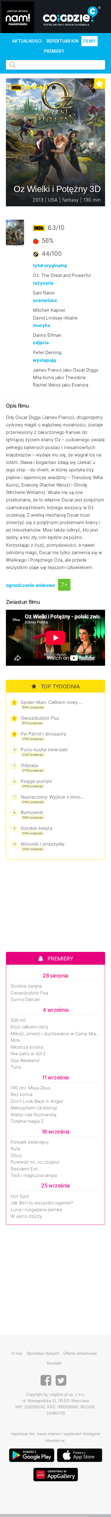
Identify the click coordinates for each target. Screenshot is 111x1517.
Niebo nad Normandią (33, 1114)
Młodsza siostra (27, 1047)
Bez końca (21, 1094)
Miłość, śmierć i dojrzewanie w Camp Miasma (55, 1033)
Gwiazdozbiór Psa (40, 718)
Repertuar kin (62, 41)
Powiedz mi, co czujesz (35, 1162)
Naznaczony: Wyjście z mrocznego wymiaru (52, 797)
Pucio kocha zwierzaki (44, 749)
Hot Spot (20, 1196)
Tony (16, 1067)
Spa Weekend (25, 1060)
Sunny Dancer (25, 999)
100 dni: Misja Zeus (31, 1088)
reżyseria (43, 283)
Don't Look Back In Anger (37, 1101)
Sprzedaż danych (43, 1353)
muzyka (41, 325)
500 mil (18, 1020)
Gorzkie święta (36, 828)
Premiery (54, 51)
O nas (16, 1353)
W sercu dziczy (26, 1216)
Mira (15, 1040)
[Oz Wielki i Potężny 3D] (15, 232)
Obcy (16, 1155)
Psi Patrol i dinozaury (43, 734)
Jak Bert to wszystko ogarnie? (42, 1203)
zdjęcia (41, 342)
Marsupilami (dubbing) (34, 1108)
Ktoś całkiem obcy (29, 1027)
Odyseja (29, 765)
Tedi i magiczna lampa (34, 1175)
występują (44, 360)
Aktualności (27, 41)
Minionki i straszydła (43, 844)
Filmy (89, 41)
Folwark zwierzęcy (30, 1142)
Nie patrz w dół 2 (28, 1053)
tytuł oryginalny (50, 265)
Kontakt (54, 1363)
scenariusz (45, 300)
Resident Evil (24, 1169)
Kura (15, 1148)
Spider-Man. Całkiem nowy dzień (52, 702)
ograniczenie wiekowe (30, 585)
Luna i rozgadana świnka (36, 1209)
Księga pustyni (36, 781)
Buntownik (32, 812)
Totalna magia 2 (27, 1121)
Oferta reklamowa (80, 1353)
